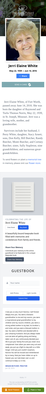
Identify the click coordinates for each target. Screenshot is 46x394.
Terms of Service (29, 384)
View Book (11, 227)
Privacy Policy (17, 384)
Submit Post (23, 298)
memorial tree (34, 159)
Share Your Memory (14, 259)
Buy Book (23, 227)
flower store (34, 163)
